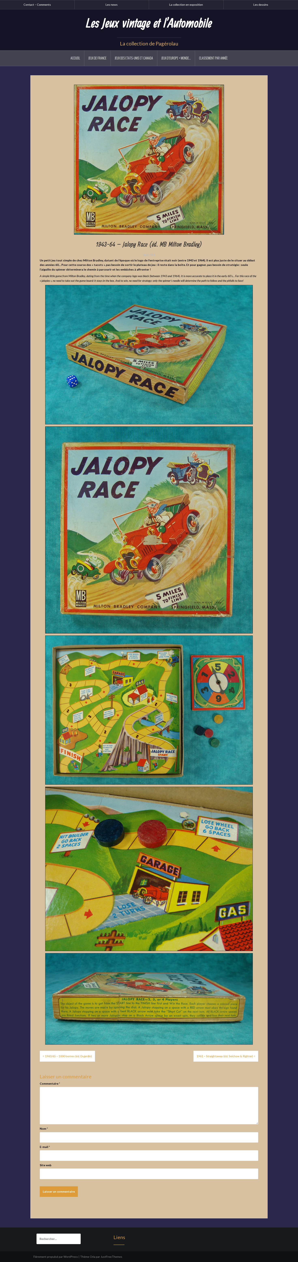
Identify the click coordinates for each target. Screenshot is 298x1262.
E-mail (45, 1147)
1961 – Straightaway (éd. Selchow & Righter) (225, 1056)
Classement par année (213, 58)
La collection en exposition (186, 4)
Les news (112, 4)
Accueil (75, 58)
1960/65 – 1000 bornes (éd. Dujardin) (68, 1056)
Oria (92, 1256)
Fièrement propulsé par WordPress (55, 1256)
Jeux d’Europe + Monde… (176, 58)
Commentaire (50, 1083)
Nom (44, 1128)
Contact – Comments (37, 4)
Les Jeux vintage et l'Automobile (149, 24)
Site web (45, 1165)
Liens (119, 1237)
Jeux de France (97, 58)
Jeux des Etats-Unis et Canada (134, 58)
